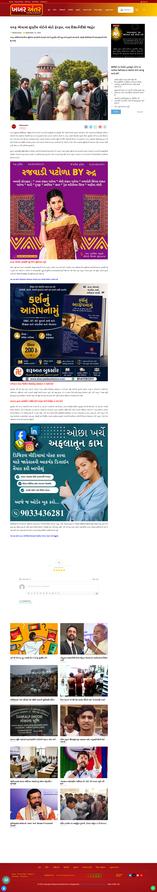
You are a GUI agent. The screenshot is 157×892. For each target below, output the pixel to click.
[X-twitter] (134, 875)
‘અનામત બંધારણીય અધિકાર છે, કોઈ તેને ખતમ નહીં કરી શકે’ (82, 782)
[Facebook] (130, 875)
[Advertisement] (78, 847)
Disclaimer (35, 2)
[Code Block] (49, 593)
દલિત (54, 10)
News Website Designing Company (93, 884)
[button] (144, 10)
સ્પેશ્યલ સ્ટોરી (87, 10)
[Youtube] (137, 875)
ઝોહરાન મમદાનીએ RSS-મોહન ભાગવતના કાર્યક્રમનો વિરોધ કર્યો (83, 658)
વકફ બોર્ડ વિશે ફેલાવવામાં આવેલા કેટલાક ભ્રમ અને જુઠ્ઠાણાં (38, 536)
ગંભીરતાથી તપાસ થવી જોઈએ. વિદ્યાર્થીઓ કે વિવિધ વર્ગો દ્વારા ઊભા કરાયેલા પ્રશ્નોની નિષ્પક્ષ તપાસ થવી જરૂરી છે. (127, 83)
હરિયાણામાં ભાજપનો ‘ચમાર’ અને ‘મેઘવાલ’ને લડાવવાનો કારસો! (31, 824)
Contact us (43, 2)
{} (55, 593)
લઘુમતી (78, 10)
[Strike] (37, 593)
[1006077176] (59, 381)
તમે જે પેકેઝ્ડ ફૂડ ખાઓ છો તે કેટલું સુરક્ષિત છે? (28, 657)
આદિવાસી (62, 10)
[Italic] (31, 593)
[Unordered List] (43, 593)
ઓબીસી (70, 10)
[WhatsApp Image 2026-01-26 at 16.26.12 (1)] (128, 57)
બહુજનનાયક (109, 10)
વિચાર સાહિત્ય (98, 10)
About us (28, 2)
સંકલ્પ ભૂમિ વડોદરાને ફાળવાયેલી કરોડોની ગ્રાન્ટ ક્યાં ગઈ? (33, 739)
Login (96, 579)
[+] (58, 593)
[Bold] (28, 593)
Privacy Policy (18, 2)
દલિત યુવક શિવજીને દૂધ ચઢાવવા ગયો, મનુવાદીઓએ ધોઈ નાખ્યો (82, 740)
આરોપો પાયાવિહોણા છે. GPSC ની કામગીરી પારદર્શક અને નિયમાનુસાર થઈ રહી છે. (129, 100)
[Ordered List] (40, 593)
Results (140, 112)
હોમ (49, 10)
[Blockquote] (46, 593)
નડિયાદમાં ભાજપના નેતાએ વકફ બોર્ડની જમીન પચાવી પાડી (38, 279)
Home (11, 2)
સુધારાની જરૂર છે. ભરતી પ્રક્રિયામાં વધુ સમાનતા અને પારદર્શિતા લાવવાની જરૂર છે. (129, 92)
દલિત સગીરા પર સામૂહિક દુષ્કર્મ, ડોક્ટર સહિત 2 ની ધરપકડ (83, 823)
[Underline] (34, 593)
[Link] (52, 593)
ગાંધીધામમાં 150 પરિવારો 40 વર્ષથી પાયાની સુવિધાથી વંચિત (32, 699)
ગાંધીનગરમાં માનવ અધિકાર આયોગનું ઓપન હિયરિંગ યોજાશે (30, 782)
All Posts (22, 128)
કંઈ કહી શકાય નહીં (121, 107)
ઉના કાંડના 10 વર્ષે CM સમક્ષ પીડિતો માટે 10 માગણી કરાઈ (82, 699)
